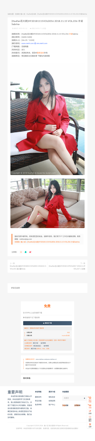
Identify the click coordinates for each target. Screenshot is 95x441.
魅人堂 (46, 425)
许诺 (71, 34)
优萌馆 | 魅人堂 (20, 14)
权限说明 (52, 401)
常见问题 (38, 401)
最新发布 (38, 397)
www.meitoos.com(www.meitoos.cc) (46, 359)
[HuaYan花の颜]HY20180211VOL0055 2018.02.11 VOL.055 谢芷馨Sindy (28, 267)
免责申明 (38, 405)
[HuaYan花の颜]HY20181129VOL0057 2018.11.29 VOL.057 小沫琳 (67, 267)
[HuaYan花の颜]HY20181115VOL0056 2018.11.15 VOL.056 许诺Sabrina (53, 242)
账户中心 (52, 405)
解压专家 (35, 343)
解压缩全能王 (37, 346)
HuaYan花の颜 (31, 14)
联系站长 (40, 53)
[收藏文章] (21, 252)
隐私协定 (52, 397)
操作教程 (43, 343)
